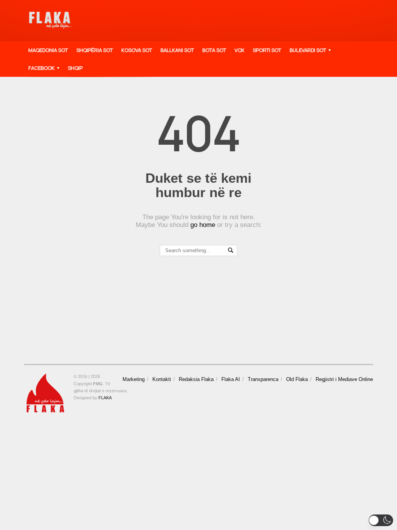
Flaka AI (230, 379)
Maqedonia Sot (48, 50)
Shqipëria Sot (94, 50)
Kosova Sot (136, 50)
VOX (239, 50)
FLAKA (105, 397)
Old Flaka (297, 379)
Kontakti (161, 379)
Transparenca (263, 379)
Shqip (75, 67)
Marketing (134, 379)
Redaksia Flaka (196, 379)
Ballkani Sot (177, 50)
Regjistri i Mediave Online (344, 379)
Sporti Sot (267, 50)
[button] (381, 520)
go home (202, 225)
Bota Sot (214, 50)
